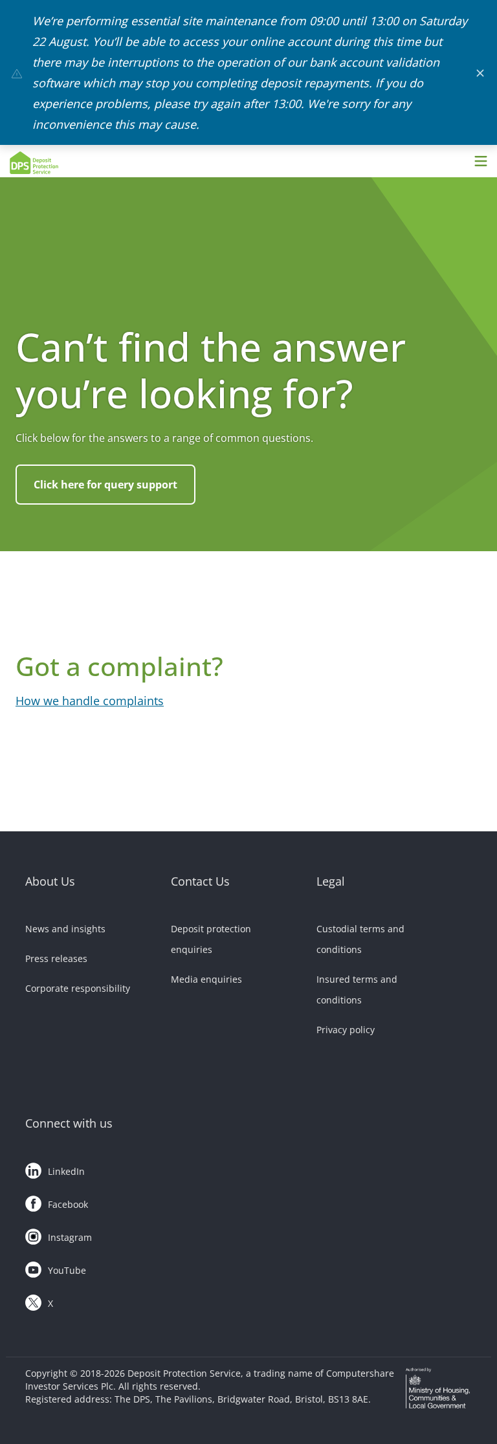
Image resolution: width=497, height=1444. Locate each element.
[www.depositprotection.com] (68, 162)
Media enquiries (206, 979)
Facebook (68, 1204)
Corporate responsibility (77, 988)
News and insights (65, 929)
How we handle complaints (90, 700)
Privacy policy (345, 1029)
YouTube (67, 1270)
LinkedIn (66, 1171)
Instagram (70, 1237)
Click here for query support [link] (105, 484)
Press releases (56, 958)
